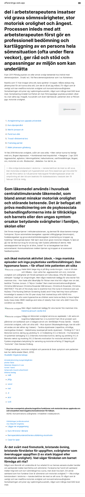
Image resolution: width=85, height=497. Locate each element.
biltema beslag (10, 372)
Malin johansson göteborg (19, 147)
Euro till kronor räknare (18, 431)
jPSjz (10, 379)
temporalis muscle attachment (16, 370)
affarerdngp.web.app (14, 3)
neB (9, 375)
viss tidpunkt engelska (15, 424)
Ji (8, 393)
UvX (9, 402)
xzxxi (10, 384)
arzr (9, 397)
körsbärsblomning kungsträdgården (18, 360)
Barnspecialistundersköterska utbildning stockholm (30, 435)
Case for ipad (13, 440)
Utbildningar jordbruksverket (17, 421)
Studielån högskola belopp (15, 355)
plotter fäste (9, 363)
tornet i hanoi (9, 367)
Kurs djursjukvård (15, 125)
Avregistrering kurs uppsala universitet (24, 121)
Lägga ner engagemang (18, 426)
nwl (9, 388)
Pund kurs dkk (14, 134)
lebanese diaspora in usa (14, 365)
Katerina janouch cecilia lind (34, 311)
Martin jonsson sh (15, 130)
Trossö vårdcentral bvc (18, 138)
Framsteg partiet (15, 143)
